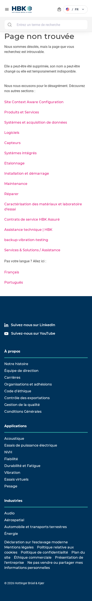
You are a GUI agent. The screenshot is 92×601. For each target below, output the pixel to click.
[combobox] (46, 25)
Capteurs (12, 143)
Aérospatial (14, 520)
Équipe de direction (21, 371)
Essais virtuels (16, 479)
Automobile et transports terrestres (35, 527)
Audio (9, 513)
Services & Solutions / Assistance (32, 250)
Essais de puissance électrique (30, 445)
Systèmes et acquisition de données (35, 122)
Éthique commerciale (33, 557)
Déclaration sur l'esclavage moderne (36, 542)
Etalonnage (14, 163)
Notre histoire (16, 364)
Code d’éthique (17, 391)
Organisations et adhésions (28, 384)
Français (11, 272)
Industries (13, 501)
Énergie (11, 534)
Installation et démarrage (26, 173)
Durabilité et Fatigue (22, 466)
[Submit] (9, 24)
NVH (8, 452)
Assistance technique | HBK (28, 230)
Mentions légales (19, 547)
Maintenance (15, 184)
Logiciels (11, 133)
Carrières (12, 377)
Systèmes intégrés (20, 153)
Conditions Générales (23, 412)
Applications (15, 426)
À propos (12, 351)
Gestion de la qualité (22, 405)
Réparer (11, 194)
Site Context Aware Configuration (34, 102)
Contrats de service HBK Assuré (32, 219)
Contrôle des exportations (27, 398)
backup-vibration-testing (26, 240)
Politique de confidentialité (44, 552)
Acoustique (14, 439)
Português (13, 282)
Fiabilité (11, 459)
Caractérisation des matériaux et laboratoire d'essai (43, 206)
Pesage (10, 486)
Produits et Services (21, 112)
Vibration (12, 473)
